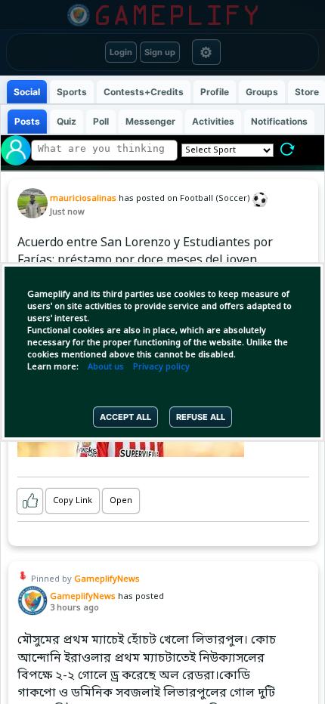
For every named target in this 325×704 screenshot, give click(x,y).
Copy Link (72, 501)
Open (121, 501)
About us (106, 367)
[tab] (27, 91)
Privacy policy (161, 367)
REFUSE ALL (200, 417)
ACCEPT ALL (125, 417)
